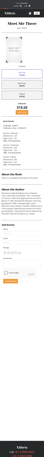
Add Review (8, 225)
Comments (7, 258)
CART (26, 6)
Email (5, 238)
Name (5, 229)
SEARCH (16, 6)
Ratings (6, 247)
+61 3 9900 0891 (22, 3)
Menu (37, 13)
